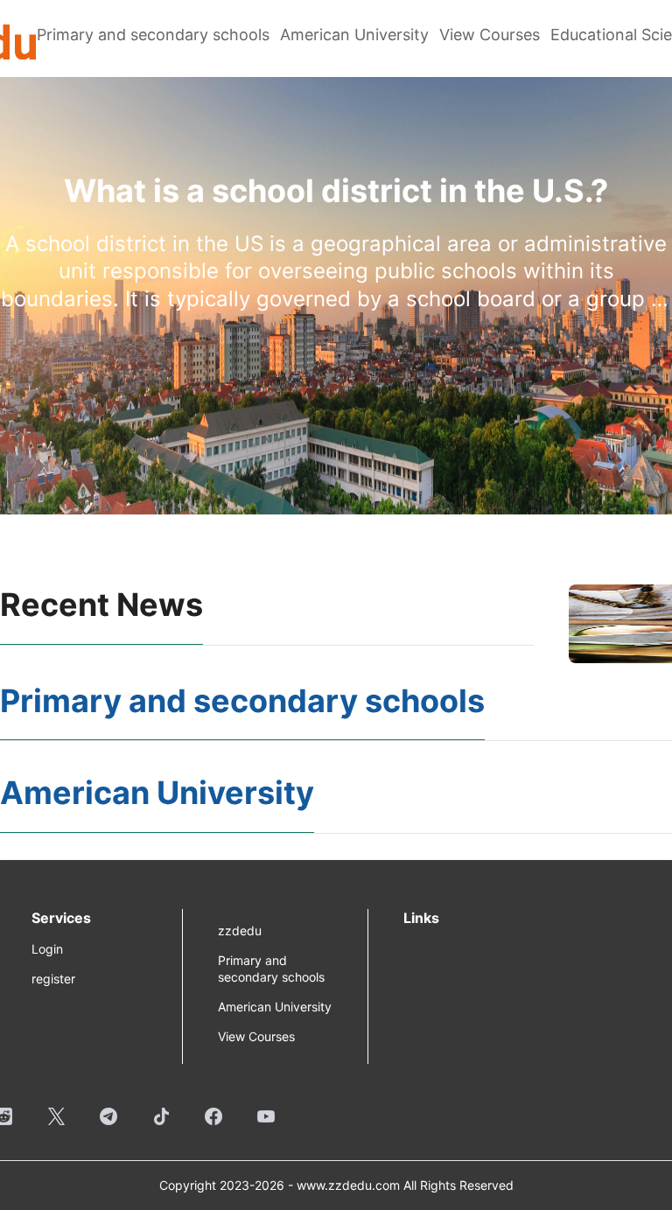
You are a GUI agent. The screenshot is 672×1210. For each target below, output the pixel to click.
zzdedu (240, 930)
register (53, 978)
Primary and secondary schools (153, 34)
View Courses (489, 34)
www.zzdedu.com (348, 1185)
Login (47, 948)
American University (354, 34)
